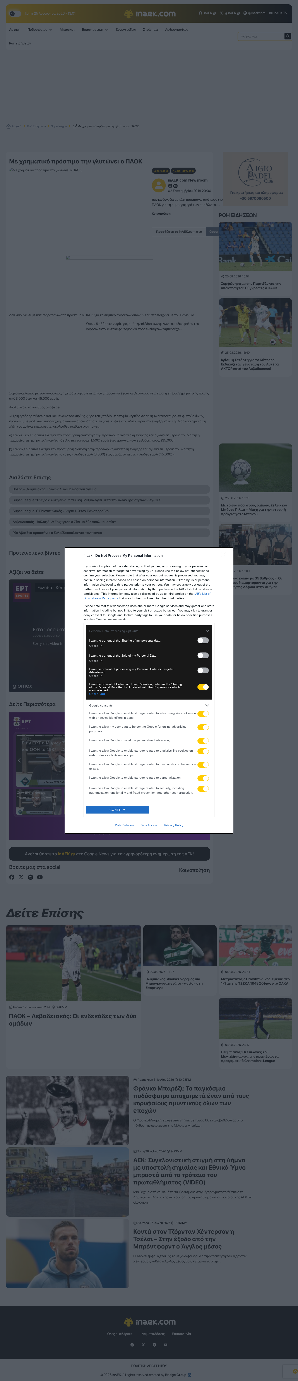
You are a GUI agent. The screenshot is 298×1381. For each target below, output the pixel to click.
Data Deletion (124, 825)
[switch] (203, 640)
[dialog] (149, 690)
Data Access (149, 825)
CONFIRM (118, 810)
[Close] (224, 556)
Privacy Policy (173, 825)
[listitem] (149, 630)
